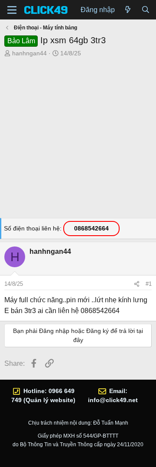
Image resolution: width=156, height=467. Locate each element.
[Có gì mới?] (128, 10)
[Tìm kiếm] (145, 10)
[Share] (137, 284)
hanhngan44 (29, 53)
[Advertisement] (78, 140)
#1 (149, 284)
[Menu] (12, 10)
